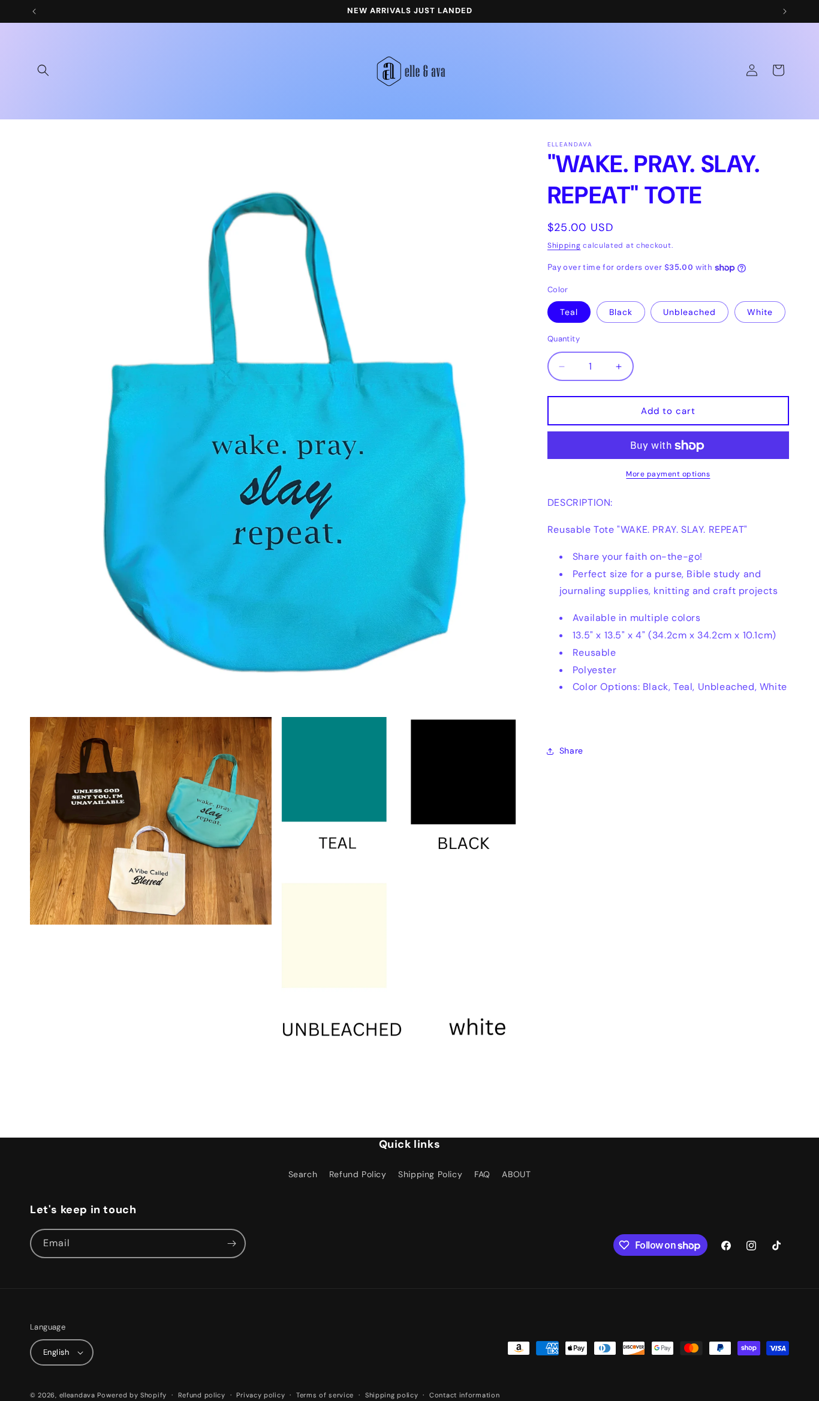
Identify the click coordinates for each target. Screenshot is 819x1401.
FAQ (482, 1174)
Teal (569, 312)
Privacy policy (260, 1395)
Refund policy (201, 1395)
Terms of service (325, 1395)
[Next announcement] (785, 11)
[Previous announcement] (34, 11)
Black (621, 312)
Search (303, 1174)
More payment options (668, 474)
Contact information (464, 1395)
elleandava (77, 1395)
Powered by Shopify (132, 1395)
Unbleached (689, 312)
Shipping (564, 245)
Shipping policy (391, 1395)
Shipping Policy (430, 1174)
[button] (43, 70)
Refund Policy (358, 1174)
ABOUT (516, 1174)
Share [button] (571, 751)
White (760, 312)
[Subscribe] (231, 1243)
